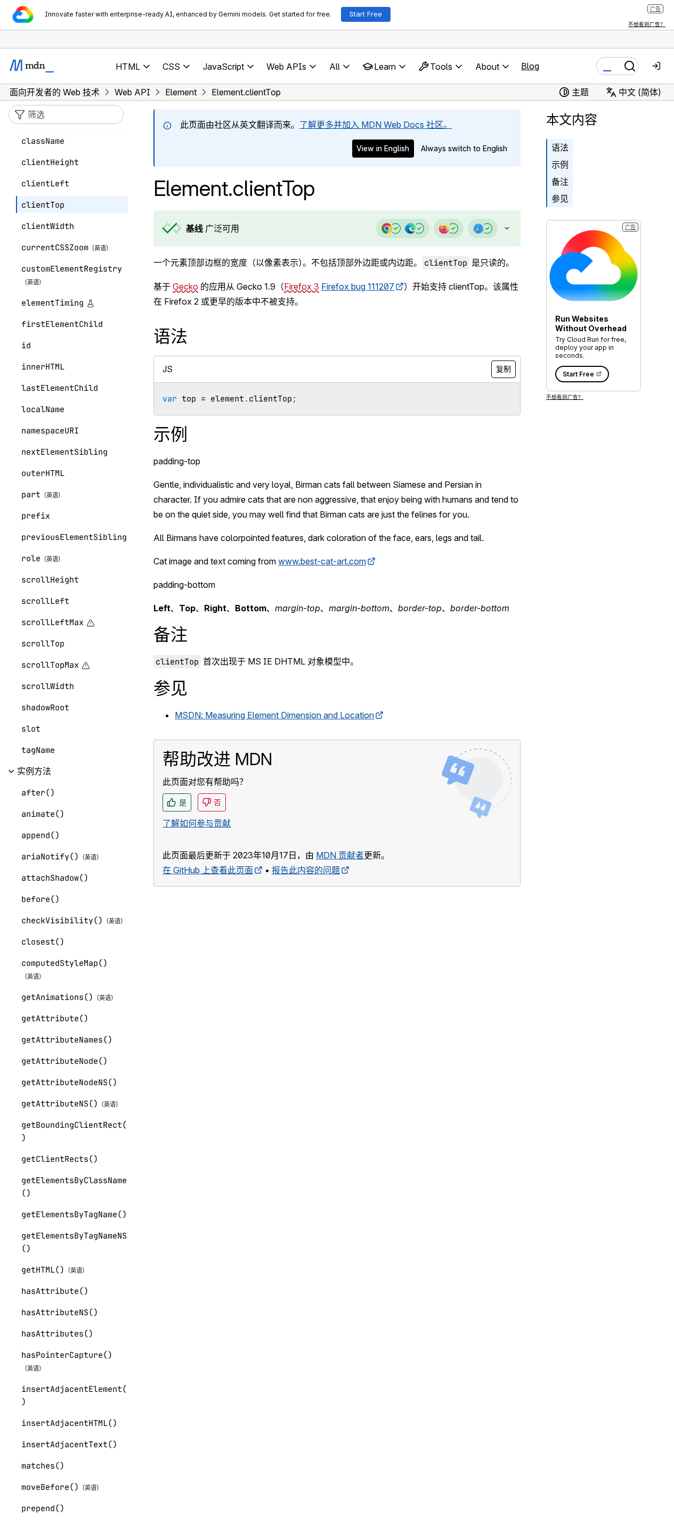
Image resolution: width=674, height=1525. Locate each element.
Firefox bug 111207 (357, 286)
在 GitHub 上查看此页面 (208, 870)
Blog (530, 66)
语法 (560, 147)
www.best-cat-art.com (322, 561)
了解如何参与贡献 (197, 823)
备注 (560, 181)
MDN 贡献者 (340, 855)
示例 (560, 164)
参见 (560, 198)
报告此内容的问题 (306, 870)
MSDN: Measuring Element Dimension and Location (274, 715)
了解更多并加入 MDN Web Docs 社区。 (375, 124)
